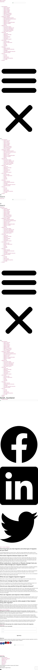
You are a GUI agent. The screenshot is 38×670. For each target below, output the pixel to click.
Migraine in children (7, 23)
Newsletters (6, 35)
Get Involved (4, 40)
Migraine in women (7, 153)
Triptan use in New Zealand (8, 162)
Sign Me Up (19, 635)
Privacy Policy (2, 666)
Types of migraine (7, 9)
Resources (3, 46)
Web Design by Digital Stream (5, 667)
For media (5, 59)
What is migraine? (7, 7)
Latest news (6, 33)
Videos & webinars (7, 36)
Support (5, 24)
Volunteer (5, 44)
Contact (3, 60)
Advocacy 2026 (6, 41)
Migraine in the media (7, 34)
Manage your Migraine (6, 16)
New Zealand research (8, 31)
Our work (5, 55)
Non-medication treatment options (10, 18)
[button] (19, 100)
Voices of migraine (7, 15)
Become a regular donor (8, 42)
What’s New (4, 32)
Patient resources (7, 48)
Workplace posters (7, 52)
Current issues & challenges (8, 30)
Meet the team (6, 190)
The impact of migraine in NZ (9, 27)
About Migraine (4, 6)
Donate (5, 43)
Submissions (6, 37)
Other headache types (7, 14)
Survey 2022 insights (7, 26)
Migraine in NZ (4, 25)
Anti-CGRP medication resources (9, 51)
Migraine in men (6, 21)
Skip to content (2, 0)
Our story (5, 54)
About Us (3, 53)
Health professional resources (9, 49)
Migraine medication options (9, 17)
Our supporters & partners (8, 58)
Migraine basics (6, 8)
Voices (3, 396)
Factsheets (6, 50)
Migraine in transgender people (9, 22)
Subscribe (5, 45)
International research (7, 39)
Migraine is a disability (8, 13)
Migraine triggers (7, 11)
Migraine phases (6, 12)
